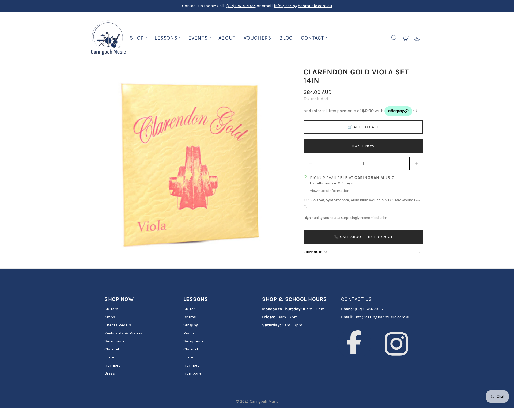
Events (198, 38)
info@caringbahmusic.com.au (303, 5)
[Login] (417, 38)
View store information (329, 190)
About (227, 38)
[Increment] (416, 163)
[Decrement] (310, 163)
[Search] (394, 37)
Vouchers (257, 38)
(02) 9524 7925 (241, 5)
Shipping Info (315, 252)
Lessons (165, 38)
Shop (137, 38)
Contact (312, 38)
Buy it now (363, 145)
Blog (286, 38)
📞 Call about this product (363, 237)
